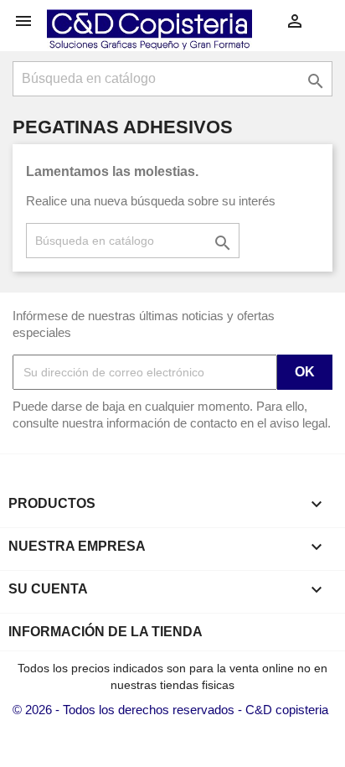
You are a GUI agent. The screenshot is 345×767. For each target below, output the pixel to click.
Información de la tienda (105, 631)
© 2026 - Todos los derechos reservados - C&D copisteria (170, 709)
